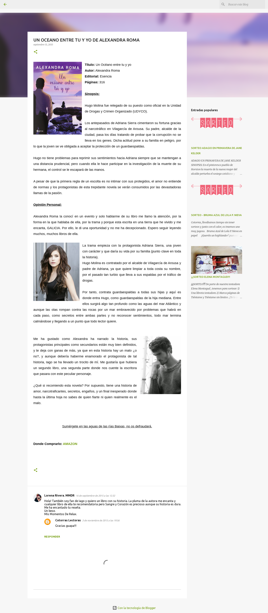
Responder (52, 536)
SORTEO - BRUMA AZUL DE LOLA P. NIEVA (216, 215)
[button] (35, 52)
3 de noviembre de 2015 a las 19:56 (100, 520)
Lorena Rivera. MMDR (59, 495)
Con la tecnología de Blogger (136, 608)
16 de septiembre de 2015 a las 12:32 (95, 495)
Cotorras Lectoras (68, 520)
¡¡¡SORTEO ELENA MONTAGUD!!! (210, 276)
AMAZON (70, 444)
